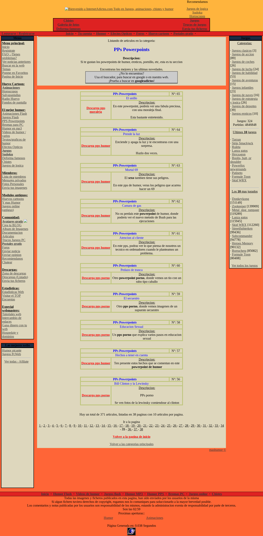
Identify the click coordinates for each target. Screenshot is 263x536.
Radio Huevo (11, 98)
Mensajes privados (14, 180)
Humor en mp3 (12, 128)
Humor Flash (62, 494)
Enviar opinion (11, 255)
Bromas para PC (12, 124)
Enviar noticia (11, 251)
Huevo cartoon (159, 33)
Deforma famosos (13, 158)
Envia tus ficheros (13, 281)
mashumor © (217, 450)
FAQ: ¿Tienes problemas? (11, 56)
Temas (6, 69)
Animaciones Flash (14, 113)
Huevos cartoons (13, 199)
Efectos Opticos (121, 33)
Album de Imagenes (15, 229)
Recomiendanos (12, 258)
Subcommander (242, 236)
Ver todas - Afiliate (16, 361)
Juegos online (198, 494)
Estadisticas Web (13, 292)
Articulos (8, 236)
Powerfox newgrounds (238, 167)
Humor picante (11, 350)
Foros (140, 33)
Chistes (7, 161)
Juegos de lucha (242, 69)
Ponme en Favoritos (15, 73)
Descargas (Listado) (15, 277)
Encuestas (8, 299)
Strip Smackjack (242, 143)
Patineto (237, 173)
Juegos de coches (243, 61)
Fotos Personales (13, 184)
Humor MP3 (134, 494)
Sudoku (197, 12)
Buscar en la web (13, 65)
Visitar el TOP (11, 295)
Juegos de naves (242, 95)
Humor (101, 33)
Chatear (7, 262)
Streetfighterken (242, 228)
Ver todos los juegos (245, 265)
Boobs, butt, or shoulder (240, 159)
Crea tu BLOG (12, 225)
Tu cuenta (85, 33)
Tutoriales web (11, 314)
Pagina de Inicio (12, 76)
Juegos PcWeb (11, 354)
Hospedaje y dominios (10, 334)
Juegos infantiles (242, 87)
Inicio (70, 33)
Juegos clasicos (242, 50)
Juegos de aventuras (245, 80)
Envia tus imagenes (14, 187)
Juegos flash (112, 494)
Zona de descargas (14, 273)
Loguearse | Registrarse (18, 33)
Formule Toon (241, 176)
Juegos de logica (197, 9)
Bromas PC (176, 494)
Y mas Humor (11, 202)
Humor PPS (155, 494)
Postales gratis (183, 33)
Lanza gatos (240, 150)
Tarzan (236, 139)
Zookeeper (239, 206)
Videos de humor (88, 494)
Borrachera (239, 250)
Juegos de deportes (244, 106)
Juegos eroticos (242, 113)
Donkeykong (240, 199)
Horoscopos (197, 16)
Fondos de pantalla (14, 102)
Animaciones (154, 518)
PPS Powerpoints (13, 121)
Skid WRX (239, 180)
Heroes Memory (242, 243)
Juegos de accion (243, 54)
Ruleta (236, 147)
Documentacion (12, 232)
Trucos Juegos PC (13, 240)
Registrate (8, 50)
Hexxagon (239, 154)
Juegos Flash (10, 117)
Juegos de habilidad (244, 73)
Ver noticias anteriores (16, 61)
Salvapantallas (11, 95)
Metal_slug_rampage (245, 210)
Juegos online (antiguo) (11, 208)
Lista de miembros (14, 176)
